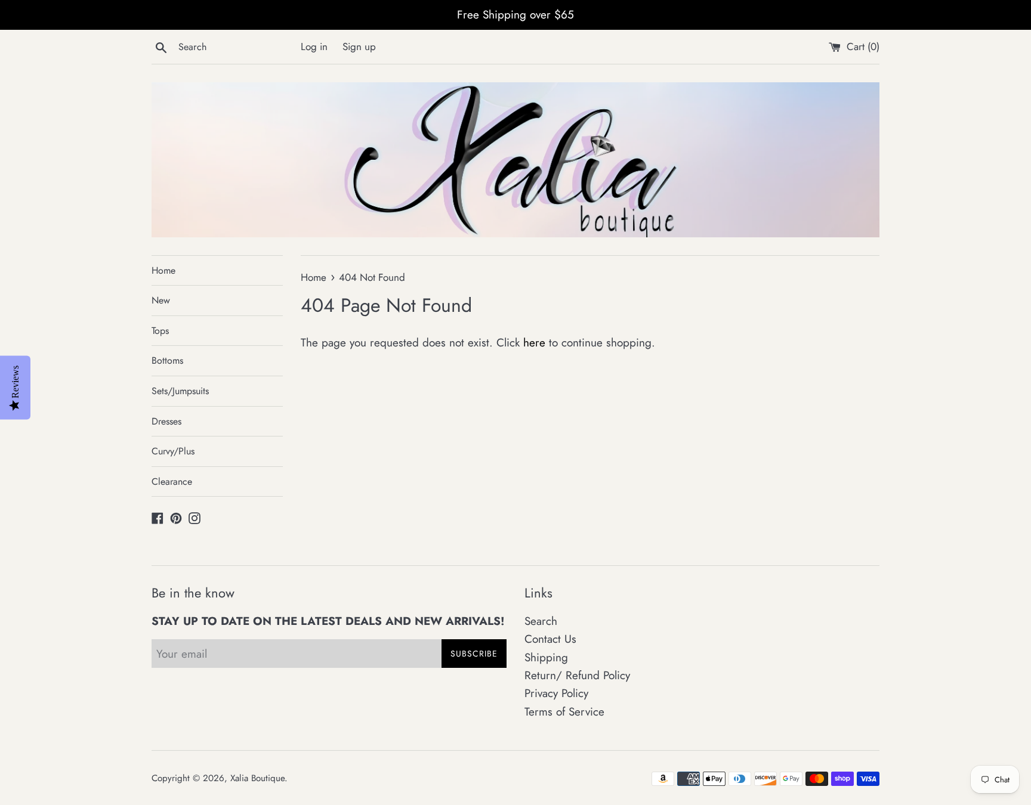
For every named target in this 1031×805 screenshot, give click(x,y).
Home (163, 270)
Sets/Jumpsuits (180, 391)
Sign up (359, 46)
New (161, 300)
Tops (160, 331)
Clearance (172, 481)
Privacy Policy (556, 693)
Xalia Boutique (257, 778)
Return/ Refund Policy (577, 675)
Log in (314, 46)
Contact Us (550, 639)
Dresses (166, 421)
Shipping (546, 657)
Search (540, 621)
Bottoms (167, 360)
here (534, 343)
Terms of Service (564, 712)
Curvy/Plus (173, 451)
